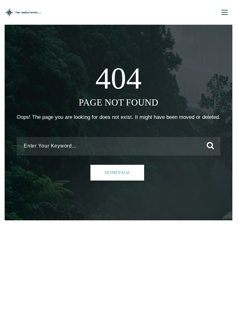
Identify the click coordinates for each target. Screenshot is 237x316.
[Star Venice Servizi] (23, 12)
